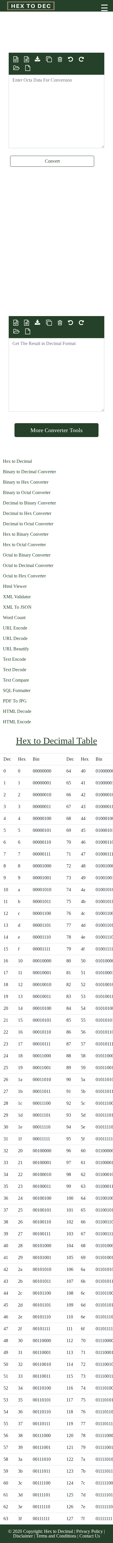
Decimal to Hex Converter (27, 513)
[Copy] (49, 59)
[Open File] (16, 68)
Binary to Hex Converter (25, 482)
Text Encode (14, 659)
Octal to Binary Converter (26, 555)
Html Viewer (15, 586)
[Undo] (70, 59)
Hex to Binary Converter (25, 534)
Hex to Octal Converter (24, 544)
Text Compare (16, 680)
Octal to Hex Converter (24, 575)
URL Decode (15, 638)
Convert (52, 161)
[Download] (37, 59)
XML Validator (17, 596)
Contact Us (89, 1535)
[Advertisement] (55, 38)
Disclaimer (23, 1535)
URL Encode (15, 627)
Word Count (14, 617)
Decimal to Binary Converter (29, 502)
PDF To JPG (15, 700)
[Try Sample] (27, 68)
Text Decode (14, 669)
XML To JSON (17, 607)
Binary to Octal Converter (26, 492)
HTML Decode (17, 711)
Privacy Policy (90, 1531)
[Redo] (81, 59)
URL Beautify (16, 648)
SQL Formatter (16, 690)
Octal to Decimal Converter (28, 565)
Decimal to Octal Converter (28, 523)
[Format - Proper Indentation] (15, 59)
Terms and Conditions (56, 1535)
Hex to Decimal (17, 461)
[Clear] (60, 59)
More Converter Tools (56, 430)
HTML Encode (17, 721)
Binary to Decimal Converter (29, 471)
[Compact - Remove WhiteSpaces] (26, 59)
